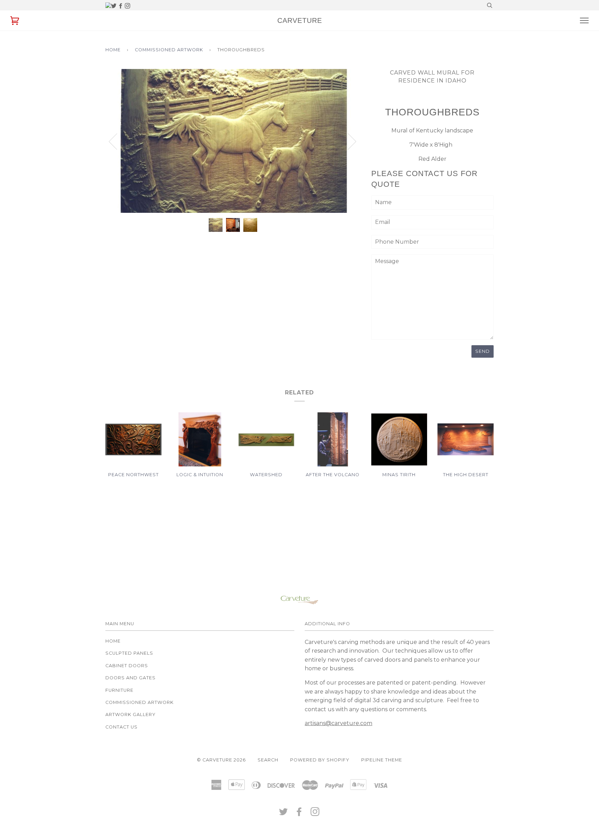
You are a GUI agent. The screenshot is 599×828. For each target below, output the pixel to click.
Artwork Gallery (130, 714)
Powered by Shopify (319, 759)
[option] (233, 141)
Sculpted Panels (129, 653)
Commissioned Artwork (169, 49)
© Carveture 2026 (221, 759)
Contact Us (121, 727)
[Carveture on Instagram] (127, 6)
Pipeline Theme (381, 759)
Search (268, 759)
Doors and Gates (130, 677)
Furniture (119, 690)
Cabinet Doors (126, 665)
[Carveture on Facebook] (121, 6)
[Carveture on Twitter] (114, 6)
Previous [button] (117, 141)
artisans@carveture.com (338, 723)
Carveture (299, 20)
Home (113, 49)
